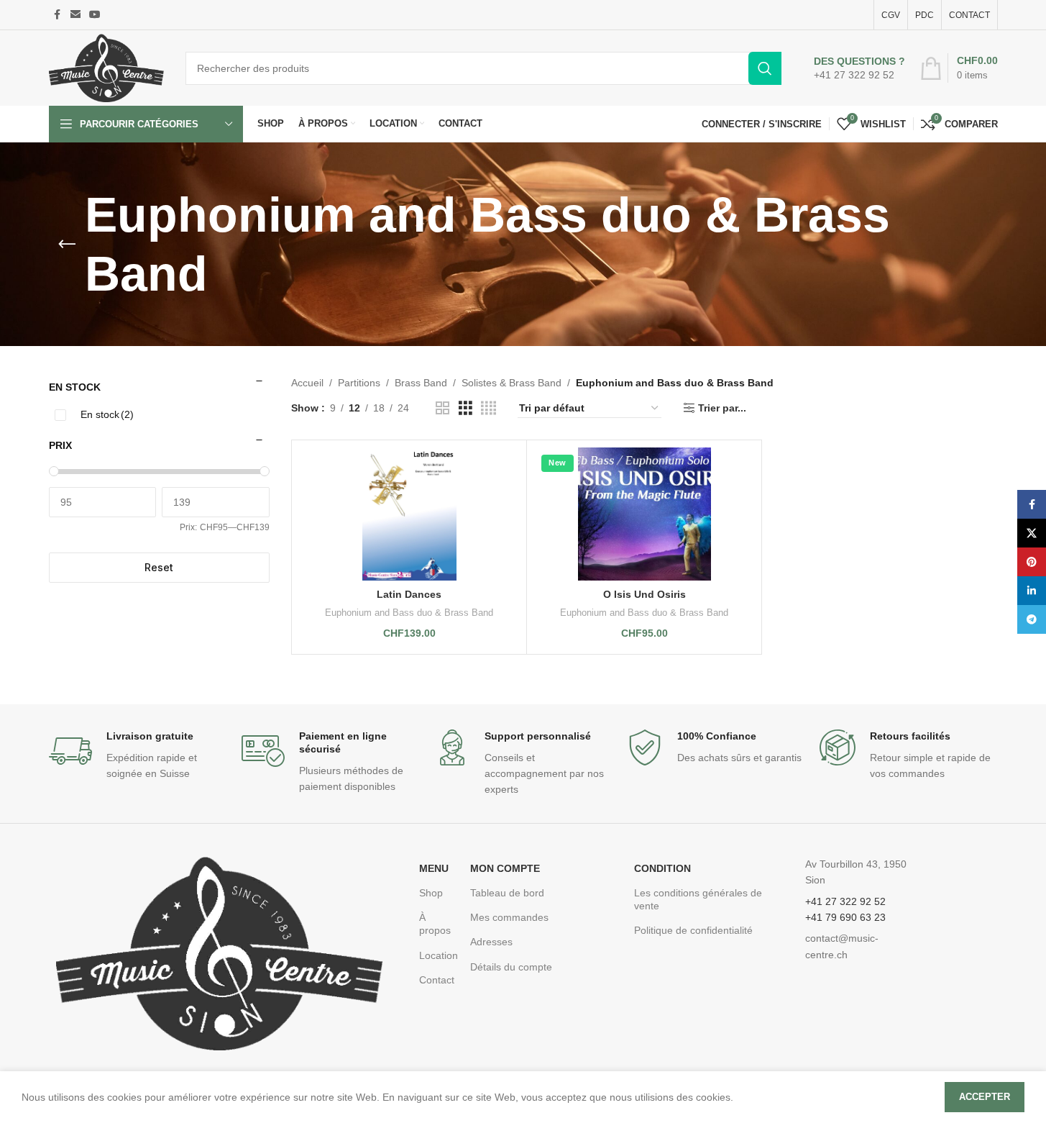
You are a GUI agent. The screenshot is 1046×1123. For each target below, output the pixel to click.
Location (437, 955)
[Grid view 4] (488, 408)
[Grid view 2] (442, 408)
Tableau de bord (507, 893)
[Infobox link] (859, 68)
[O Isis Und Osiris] (644, 514)
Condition (662, 868)
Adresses (491, 941)
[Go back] (67, 244)
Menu (434, 868)
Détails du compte (511, 967)
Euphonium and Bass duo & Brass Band (409, 612)
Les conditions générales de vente (698, 899)
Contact (436, 980)
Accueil (307, 382)
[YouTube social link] (95, 14)
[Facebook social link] (57, 14)
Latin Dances (409, 594)
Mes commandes (509, 917)
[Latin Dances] (409, 514)
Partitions (359, 382)
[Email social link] (75, 14)
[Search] (764, 68)
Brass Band (421, 382)
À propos (435, 923)
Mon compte (505, 868)
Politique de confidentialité (693, 930)
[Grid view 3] (465, 408)
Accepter (984, 1096)
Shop (431, 893)
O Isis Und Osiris (644, 594)
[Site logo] (106, 67)
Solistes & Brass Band (511, 382)
